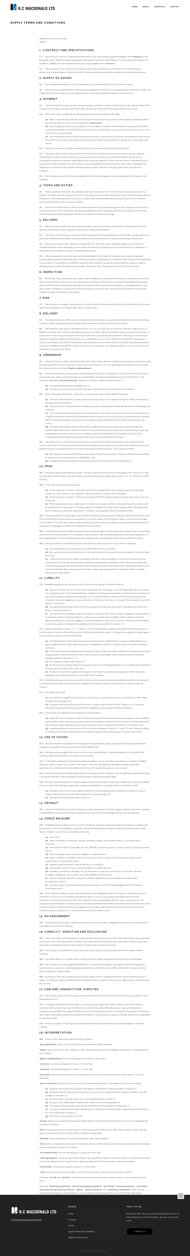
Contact (175, 7)
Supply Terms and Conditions (81, 1231)
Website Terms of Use (78, 1237)
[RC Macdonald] (32, 7)
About (145, 7)
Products (159, 7)
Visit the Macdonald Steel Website (26, 1219)
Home (135, 7)
